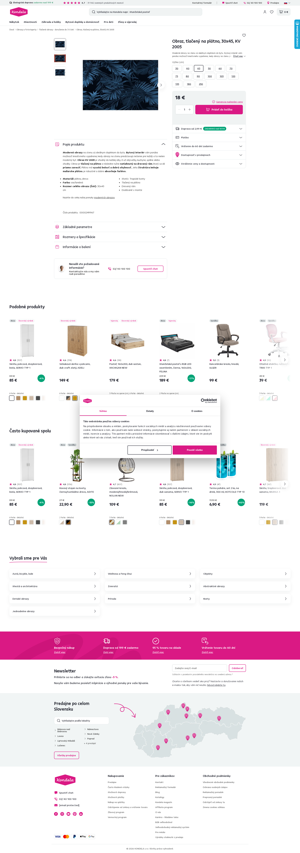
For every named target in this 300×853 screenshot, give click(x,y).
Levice (61, 736)
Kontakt (159, 782)
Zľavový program (116, 812)
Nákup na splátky (116, 802)
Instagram (62, 814)
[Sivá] (124, 522)
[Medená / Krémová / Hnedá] (111, 522)
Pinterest (75, 814)
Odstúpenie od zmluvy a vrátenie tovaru (128, 807)
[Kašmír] (44, 398)
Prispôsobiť (147, 450)
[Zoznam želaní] (272, 12)
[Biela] (11, 398)
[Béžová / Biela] (261, 398)
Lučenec (61, 745)
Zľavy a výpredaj (127, 21)
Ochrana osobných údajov (215, 787)
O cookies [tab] (196, 411)
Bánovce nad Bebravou (64, 730)
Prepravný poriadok (212, 797)
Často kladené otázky (118, 787)
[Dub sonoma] (31, 398)
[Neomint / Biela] (268, 398)
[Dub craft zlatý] (24, 398)
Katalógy (159, 797)
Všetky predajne (66, 755)
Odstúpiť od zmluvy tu (214, 802)
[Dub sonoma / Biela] (61, 522)
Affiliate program (164, 807)
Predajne (274, 3)
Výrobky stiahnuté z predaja (169, 837)
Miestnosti (30, 21)
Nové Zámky (93, 734)
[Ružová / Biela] (274, 398)
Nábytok (14, 21)
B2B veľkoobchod (163, 822)
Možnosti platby (116, 797)
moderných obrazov (104, 197)
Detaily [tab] (150, 411)
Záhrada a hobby (51, 21)
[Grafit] (37, 398)
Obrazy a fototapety (26, 29)
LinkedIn (81, 814)
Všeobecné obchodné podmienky (218, 782)
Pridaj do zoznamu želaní (244, 35)
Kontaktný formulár (202, 3)
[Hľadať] (93, 12)
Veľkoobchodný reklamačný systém (172, 827)
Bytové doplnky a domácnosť (82, 21)
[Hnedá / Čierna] (68, 522)
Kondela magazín (163, 802)
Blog (157, 792)
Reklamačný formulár (165, 787)
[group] (120, 85)
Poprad (90, 738)
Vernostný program (117, 817)
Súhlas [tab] (103, 411)
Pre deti (108, 21)
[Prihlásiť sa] (265, 12)
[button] (209, 128)
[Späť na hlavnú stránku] (18, 12)
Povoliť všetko (195, 450)
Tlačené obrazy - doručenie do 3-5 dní (56, 29)
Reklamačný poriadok (213, 792)
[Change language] (287, 3)
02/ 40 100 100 (254, 3)
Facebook (56, 814)
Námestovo (93, 729)
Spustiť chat (231, 3)
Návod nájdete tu (216, 685)
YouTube (68, 814)
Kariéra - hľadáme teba (166, 817)
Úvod (11, 29)
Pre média (160, 832)
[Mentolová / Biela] (118, 522)
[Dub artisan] (18, 398)
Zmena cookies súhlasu (214, 807)
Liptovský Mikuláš (66, 741)
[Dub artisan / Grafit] (68, 398)
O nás (158, 812)
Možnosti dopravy (117, 792)
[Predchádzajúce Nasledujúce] (27, 341)
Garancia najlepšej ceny (229, 102)
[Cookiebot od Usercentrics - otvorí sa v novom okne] (203, 400)
